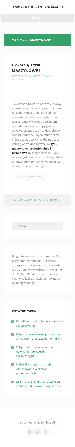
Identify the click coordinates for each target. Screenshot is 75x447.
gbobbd (50, 422)
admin (32, 76)
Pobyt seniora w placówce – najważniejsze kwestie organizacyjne (34, 351)
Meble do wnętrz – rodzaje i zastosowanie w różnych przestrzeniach (34, 368)
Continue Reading (29, 176)
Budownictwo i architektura (42, 200)
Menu (37, 19)
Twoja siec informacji (37, 7)
